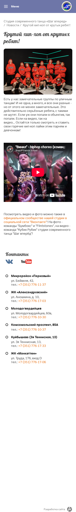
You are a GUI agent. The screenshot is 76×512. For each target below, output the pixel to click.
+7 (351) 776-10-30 (32, 317)
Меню (15, 6)
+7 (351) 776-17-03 (32, 301)
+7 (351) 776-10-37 (32, 330)
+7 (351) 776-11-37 (32, 285)
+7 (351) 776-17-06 (32, 362)
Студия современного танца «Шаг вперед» (35, 21)
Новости (13, 25)
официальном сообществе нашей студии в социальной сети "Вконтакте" (35, 220)
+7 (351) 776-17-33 (32, 346)
